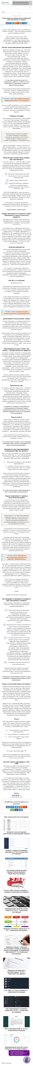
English (3, 12)
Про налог (5, 2)
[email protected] (20, 788)
